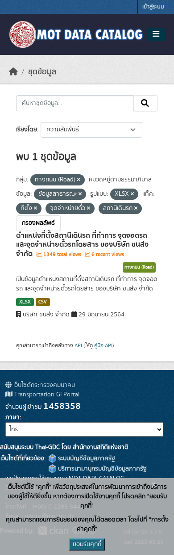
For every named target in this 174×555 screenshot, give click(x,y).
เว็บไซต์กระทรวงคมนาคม (43, 385)
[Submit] (145, 103)
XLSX (25, 302)
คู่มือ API (103, 345)
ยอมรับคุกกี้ (87, 544)
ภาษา (12, 417)
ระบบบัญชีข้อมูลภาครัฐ (85, 458)
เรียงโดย (26, 129)
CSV (42, 302)
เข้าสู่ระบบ (153, 7)
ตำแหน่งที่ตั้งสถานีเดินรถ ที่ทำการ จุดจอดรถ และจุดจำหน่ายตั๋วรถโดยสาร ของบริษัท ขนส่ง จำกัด (82, 245)
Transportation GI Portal (45, 394)
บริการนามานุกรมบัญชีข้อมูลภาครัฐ (101, 468)
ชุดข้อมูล (42, 72)
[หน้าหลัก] (13, 72)
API (78, 345)
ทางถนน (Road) (139, 267)
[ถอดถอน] (78, 180)
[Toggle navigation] (156, 34)
